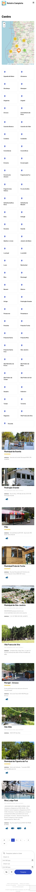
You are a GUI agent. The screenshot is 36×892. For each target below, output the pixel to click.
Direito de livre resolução (24, 885)
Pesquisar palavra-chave (4, 853)
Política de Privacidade (12, 883)
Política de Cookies (24, 883)
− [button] (4, 26)
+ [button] (4, 23)
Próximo (4, 843)
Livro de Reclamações (18, 886)
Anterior (4, 840)
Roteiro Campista (15, 3)
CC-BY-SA (31, 64)
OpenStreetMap (20, 64)
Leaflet (9, 64)
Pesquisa (23, 872)
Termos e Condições (11, 885)
